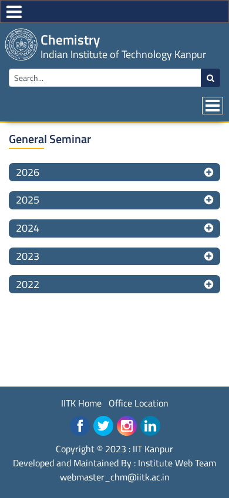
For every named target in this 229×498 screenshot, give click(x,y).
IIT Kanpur (153, 449)
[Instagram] (127, 426)
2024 (27, 228)
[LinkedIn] (150, 426)
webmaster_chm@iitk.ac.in (115, 477)
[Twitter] (103, 426)
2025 (27, 200)
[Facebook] (80, 426)
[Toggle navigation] (212, 105)
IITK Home (81, 403)
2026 (27, 172)
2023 (27, 256)
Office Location (139, 403)
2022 (27, 284)
